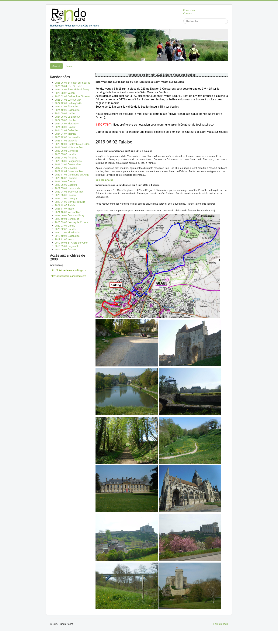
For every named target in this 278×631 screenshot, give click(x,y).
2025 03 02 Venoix (65, 93)
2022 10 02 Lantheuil (66, 178)
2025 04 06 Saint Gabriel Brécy (72, 89)
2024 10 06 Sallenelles (67, 110)
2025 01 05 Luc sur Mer (68, 99)
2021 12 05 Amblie (65, 205)
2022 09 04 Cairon (65, 181)
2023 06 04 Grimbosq (66, 150)
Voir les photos (104, 180)
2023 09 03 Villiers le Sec (69, 147)
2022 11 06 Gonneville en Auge (72, 174)
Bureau (69, 66)
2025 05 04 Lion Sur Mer (68, 86)
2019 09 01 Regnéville (67, 246)
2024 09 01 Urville (65, 113)
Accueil (56, 66)
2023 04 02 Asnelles (66, 157)
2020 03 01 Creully (65, 225)
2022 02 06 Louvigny (66, 198)
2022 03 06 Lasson (65, 195)
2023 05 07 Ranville (65, 154)
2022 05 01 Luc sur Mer (68, 188)
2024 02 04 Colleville (66, 130)
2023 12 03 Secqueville (67, 137)
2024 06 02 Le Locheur (67, 116)
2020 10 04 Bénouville (67, 218)
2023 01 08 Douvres (66, 167)
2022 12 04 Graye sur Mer (69, 171)
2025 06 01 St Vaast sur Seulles (72, 82)
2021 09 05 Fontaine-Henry (69, 215)
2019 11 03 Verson (65, 239)
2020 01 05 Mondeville (67, 232)
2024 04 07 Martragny (67, 123)
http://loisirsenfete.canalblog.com (69, 270)
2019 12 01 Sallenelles (67, 235)
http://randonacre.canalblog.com (68, 276)
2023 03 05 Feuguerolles (68, 161)
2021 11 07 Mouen (65, 208)
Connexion (189, 10)
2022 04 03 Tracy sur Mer (69, 191)
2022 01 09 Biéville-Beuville (70, 201)
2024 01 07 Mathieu (65, 133)
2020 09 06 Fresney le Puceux (71, 222)
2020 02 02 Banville (65, 229)
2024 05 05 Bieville (65, 120)
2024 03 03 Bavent (65, 127)
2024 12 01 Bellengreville (68, 103)
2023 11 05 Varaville (66, 140)
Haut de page (220, 624)
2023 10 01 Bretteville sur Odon (72, 144)
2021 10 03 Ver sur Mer (67, 212)
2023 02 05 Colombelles (68, 164)
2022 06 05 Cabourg (66, 184)
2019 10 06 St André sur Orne (71, 242)
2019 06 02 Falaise (65, 249)
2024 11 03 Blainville (66, 106)
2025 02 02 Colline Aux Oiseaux (72, 96)
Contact (187, 13)
